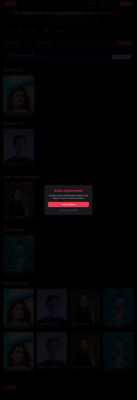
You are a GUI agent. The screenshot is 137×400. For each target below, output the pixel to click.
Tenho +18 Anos (68, 204)
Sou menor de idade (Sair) (68, 210)
